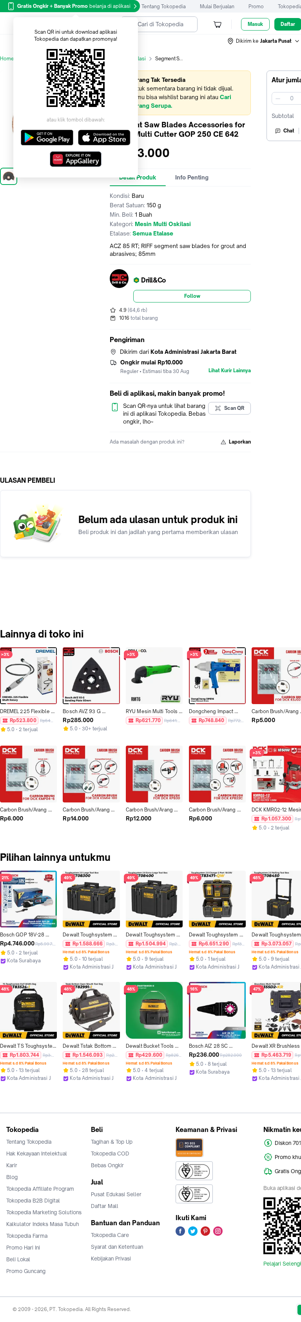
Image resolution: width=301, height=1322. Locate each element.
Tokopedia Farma (26, 1236)
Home (7, 59)
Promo (256, 6)
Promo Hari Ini (23, 1247)
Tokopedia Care (110, 1235)
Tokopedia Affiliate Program (40, 1189)
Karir (11, 1165)
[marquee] (180, 93)
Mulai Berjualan (217, 6)
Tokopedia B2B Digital (33, 1200)
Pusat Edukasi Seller (116, 1194)
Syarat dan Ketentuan (117, 1247)
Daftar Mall (104, 1206)
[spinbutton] (292, 98)
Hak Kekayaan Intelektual (36, 1153)
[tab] (192, 177)
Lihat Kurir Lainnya (230, 370)
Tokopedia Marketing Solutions (44, 1212)
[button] (264, 41)
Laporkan (240, 442)
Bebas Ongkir (107, 1165)
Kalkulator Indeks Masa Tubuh (42, 1224)
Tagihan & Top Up (111, 1142)
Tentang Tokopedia (163, 6)
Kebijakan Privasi (111, 1258)
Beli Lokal (18, 1259)
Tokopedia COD (110, 1153)
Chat (288, 131)
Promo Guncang (25, 1271)
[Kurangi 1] (278, 98)
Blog (12, 1177)
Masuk (255, 24)
